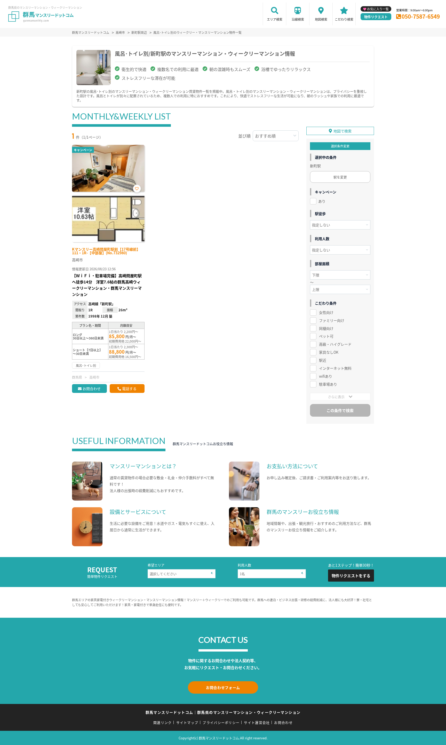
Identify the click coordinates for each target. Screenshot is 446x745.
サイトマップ (187, 722)
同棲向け (326, 328)
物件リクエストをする (351, 575)
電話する (129, 388)
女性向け (326, 312)
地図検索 (321, 19)
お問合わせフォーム (223, 687)
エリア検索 (274, 19)
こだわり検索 (344, 19)
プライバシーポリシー (221, 722)
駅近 (322, 360)
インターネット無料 (335, 368)
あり (321, 201)
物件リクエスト (376, 16)
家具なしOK (328, 352)
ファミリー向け (331, 320)
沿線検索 (298, 19)
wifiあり (325, 376)
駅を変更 (340, 177)
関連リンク (162, 722)
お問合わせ (92, 388)
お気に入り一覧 (378, 9)
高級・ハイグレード (335, 344)
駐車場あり (328, 384)
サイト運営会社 (257, 722)
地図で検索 (342, 130)
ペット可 (326, 336)
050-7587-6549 (421, 16)
